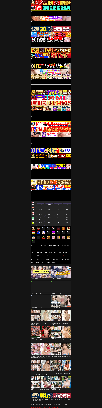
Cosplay (58, 204)
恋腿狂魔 (67, 212)
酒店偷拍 (68, 248)
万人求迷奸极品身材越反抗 (36, 307)
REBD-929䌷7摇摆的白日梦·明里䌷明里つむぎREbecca (61, 374)
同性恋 (67, 219)
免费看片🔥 (48, 255)
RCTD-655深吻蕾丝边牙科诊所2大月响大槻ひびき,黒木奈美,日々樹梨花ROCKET (40, 357)
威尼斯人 (32, 245)
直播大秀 (62, 259)
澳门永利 (50, 245)
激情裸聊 (57, 255)
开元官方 (32, 259)
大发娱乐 (32, 255)
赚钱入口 (53, 262)
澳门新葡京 (65, 252)
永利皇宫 (42, 255)
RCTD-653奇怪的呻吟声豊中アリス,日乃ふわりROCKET (40, 340)
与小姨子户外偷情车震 (56, 278)
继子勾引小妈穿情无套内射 (36, 293)
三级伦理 (40, 204)
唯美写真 (58, 217)
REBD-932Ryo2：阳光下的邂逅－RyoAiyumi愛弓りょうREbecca (61, 340)
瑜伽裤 (58, 214)
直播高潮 (55, 248)
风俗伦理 (67, 222)
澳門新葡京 (38, 255)
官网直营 (45, 245)
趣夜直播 (50, 252)
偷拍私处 (46, 252)
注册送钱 (59, 245)
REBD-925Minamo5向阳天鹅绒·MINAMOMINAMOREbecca (58, 390)
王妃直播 (37, 252)
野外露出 (67, 209)
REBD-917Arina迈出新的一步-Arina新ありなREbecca (61, 357)
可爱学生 (58, 212)
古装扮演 (40, 212)
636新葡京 (53, 255)
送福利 (68, 245)
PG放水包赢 (51, 248)
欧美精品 (58, 201)
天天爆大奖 (38, 259)
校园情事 (49, 222)
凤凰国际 (45, 248)
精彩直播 (60, 248)
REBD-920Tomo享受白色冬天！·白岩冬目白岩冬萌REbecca (40, 324)
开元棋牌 (41, 245)
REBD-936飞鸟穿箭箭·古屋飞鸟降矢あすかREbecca (60, 324)
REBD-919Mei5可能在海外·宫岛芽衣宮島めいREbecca (40, 390)
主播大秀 (32, 252)
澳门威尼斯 (67, 259)
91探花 (49, 209)
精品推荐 (40, 201)
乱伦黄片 (41, 252)
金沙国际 (42, 259)
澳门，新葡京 (48, 259)
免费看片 (53, 259)
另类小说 (40, 224)
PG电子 (54, 245)
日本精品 (49, 204)
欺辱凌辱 (40, 209)
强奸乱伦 (49, 201)
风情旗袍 (40, 214)
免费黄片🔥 (49, 262)
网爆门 (67, 217)
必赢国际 (41, 248)
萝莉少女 (67, 201)
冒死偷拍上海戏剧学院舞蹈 (57, 293)
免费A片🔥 (38, 262)
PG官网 (37, 245)
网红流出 (58, 209)
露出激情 (49, 217)
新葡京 (32, 248)
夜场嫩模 (55, 252)
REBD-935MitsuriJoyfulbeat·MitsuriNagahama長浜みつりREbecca (40, 374)
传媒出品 (40, 219)
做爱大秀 (57, 259)
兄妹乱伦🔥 (43, 262)
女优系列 (49, 212)
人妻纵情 (58, 222)
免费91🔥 (33, 262)
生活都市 (40, 222)
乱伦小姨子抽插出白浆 (56, 307)
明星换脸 (49, 214)
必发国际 (60, 252)
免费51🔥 (62, 255)
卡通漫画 (40, 217)
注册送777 (64, 245)
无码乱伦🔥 (67, 255)
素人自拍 (67, 204)
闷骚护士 (67, 214)
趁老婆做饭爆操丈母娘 (35, 278)
